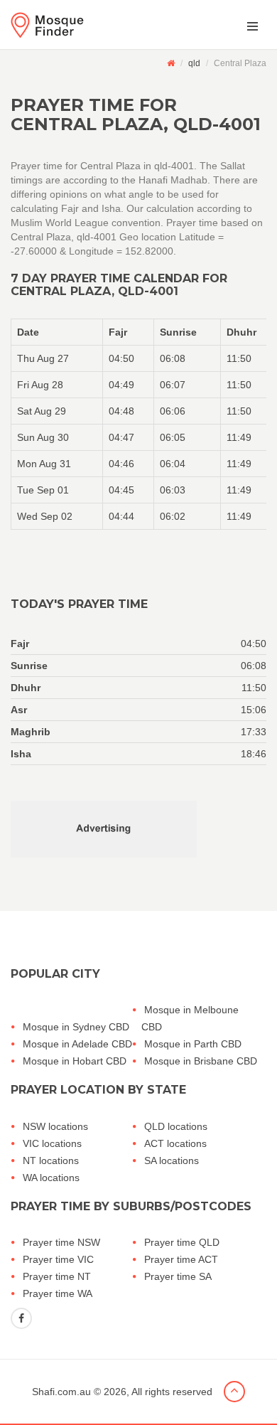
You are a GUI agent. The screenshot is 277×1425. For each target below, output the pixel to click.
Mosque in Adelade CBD (77, 1044)
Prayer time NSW (61, 1242)
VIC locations (52, 1143)
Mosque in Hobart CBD (74, 1061)
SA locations (171, 1160)
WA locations (51, 1177)
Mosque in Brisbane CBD (200, 1061)
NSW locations (55, 1126)
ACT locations (175, 1143)
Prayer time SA (178, 1276)
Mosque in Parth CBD (192, 1044)
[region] (138, 424)
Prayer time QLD (181, 1242)
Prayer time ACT (181, 1259)
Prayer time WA (57, 1293)
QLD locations (175, 1126)
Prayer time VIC (58, 1259)
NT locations (51, 1160)
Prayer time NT (57, 1276)
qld (194, 63)
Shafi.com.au (61, 1391)
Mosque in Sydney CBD (76, 1026)
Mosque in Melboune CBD (190, 1018)
